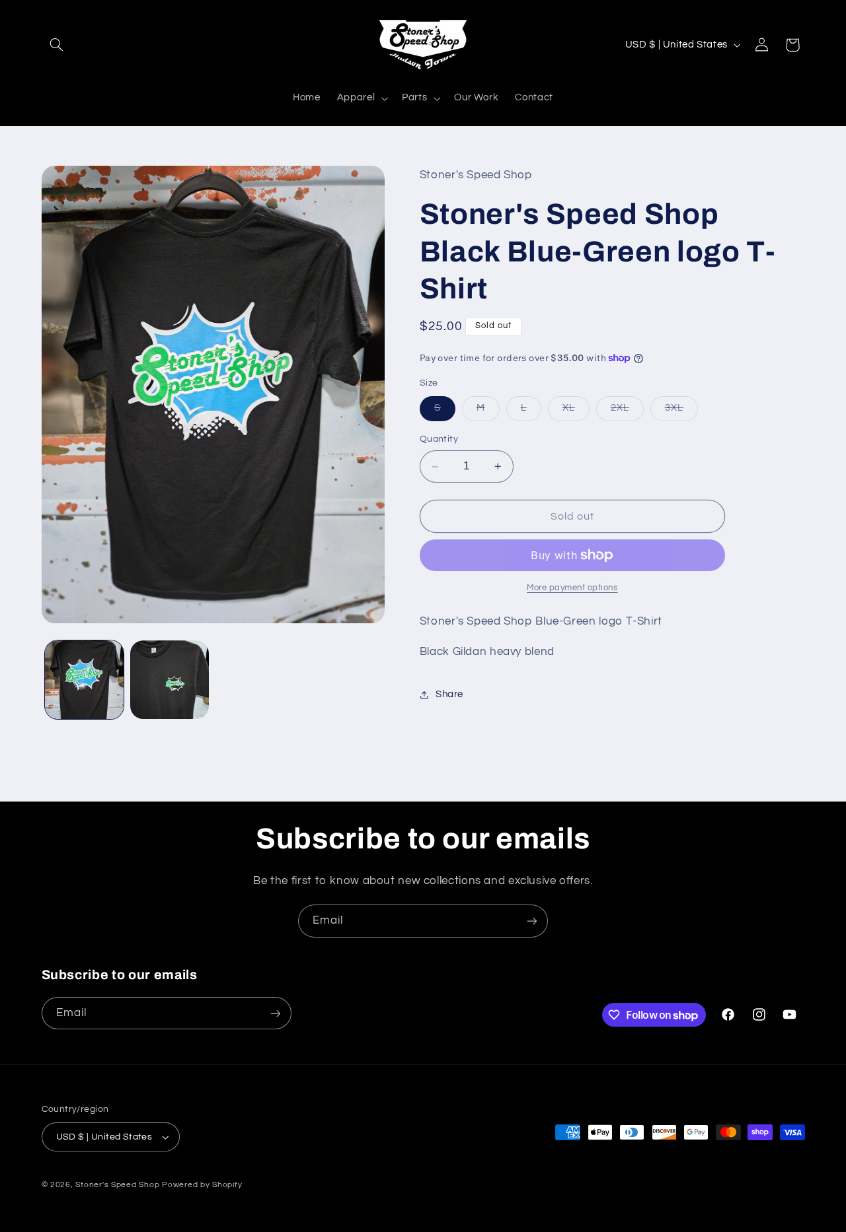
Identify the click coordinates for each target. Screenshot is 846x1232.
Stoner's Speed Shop (117, 1184)
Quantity (439, 439)
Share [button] (449, 695)
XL (576, 412)
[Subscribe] (532, 921)
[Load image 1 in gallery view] (84, 679)
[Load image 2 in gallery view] (169, 679)
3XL (681, 412)
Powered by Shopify (202, 1184)
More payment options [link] (572, 588)
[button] (57, 45)
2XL (627, 412)
